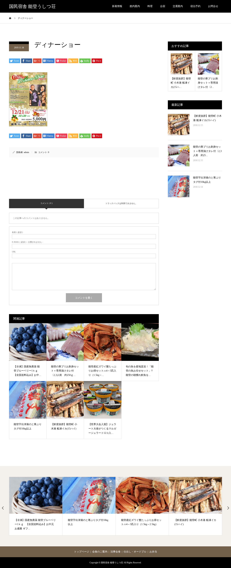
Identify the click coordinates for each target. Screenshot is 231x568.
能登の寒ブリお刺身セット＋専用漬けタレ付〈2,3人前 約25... (207, 151)
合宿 (162, 6)
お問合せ (213, 6)
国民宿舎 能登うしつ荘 (32, 6)
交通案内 (178, 6)
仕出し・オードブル (135, 551)
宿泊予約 (195, 6)
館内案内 (135, 6)
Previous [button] (3, 508)
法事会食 (115, 551)
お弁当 (153, 551)
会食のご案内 (99, 551)
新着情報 (117, 6)
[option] (35, 506)
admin (26, 152)
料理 (149, 6)
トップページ (81, 551)
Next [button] (228, 508)
